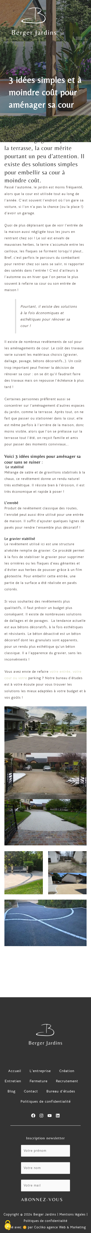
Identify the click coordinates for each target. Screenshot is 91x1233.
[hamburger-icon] (79, 38)
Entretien (13, 1081)
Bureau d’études (60, 1091)
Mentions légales (72, 1214)
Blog (11, 1091)
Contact (31, 1091)
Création (66, 1071)
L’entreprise (40, 1071)
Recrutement (67, 1081)
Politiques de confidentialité (46, 1101)
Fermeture (38, 1081)
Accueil (14, 1071)
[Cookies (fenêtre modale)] (7, 1225)
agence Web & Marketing (66, 1227)
